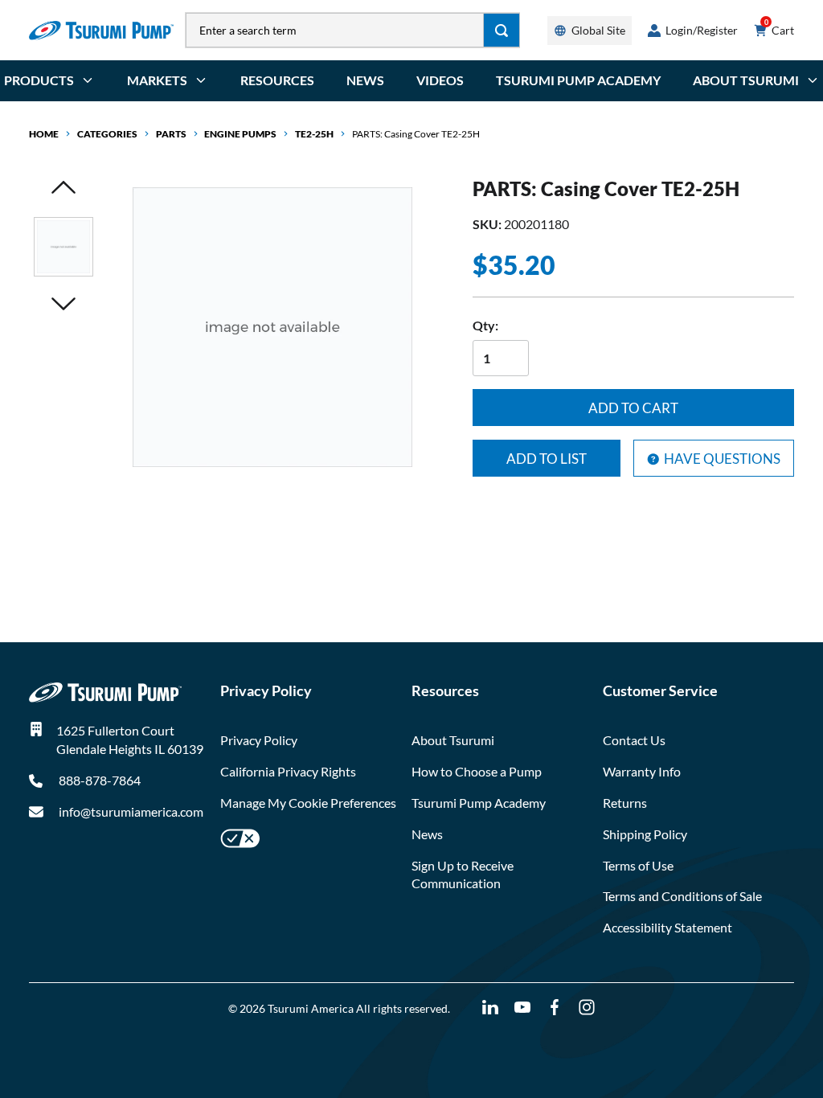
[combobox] (335, 30)
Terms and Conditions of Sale (682, 895)
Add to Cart (633, 407)
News (365, 80)
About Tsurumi (453, 740)
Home (44, 134)
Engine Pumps (240, 134)
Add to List (546, 458)
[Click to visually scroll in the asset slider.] (63, 188)
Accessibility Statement (667, 927)
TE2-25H (314, 134)
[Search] (502, 30)
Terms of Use (638, 865)
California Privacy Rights (288, 771)
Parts (171, 134)
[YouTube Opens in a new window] (522, 1007)
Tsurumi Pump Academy (578, 80)
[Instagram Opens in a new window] (587, 1007)
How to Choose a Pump (477, 771)
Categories (107, 134)
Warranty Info (642, 771)
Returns (625, 802)
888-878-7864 (98, 780)
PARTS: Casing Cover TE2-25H (416, 134)
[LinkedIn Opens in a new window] (490, 1007)
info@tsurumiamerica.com (131, 811)
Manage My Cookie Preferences (308, 802)
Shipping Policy (645, 834)
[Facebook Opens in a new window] (555, 1007)
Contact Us (634, 740)
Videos (440, 80)
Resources (277, 80)
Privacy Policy (258, 740)
